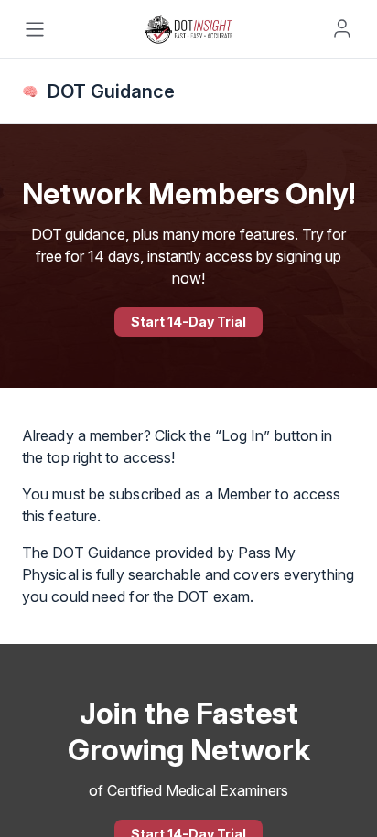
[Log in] (342, 28)
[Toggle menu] (35, 29)
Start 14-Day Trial (188, 321)
